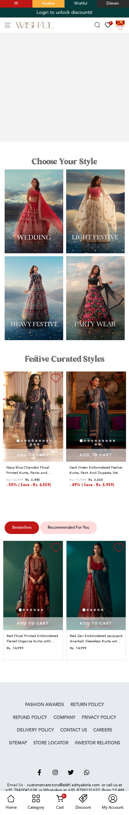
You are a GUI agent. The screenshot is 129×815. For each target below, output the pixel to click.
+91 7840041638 (21, 791)
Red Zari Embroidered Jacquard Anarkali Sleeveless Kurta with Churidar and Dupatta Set (96, 639)
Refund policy (30, 718)
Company (64, 718)
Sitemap (18, 743)
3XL (115, 493)
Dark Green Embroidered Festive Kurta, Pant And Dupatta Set (95, 470)
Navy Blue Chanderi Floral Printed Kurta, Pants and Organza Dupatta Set (27, 470)
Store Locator (50, 743)
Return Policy (87, 705)
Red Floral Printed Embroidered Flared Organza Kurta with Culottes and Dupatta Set (32, 639)
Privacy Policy (99, 718)
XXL (106, 493)
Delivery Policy (35, 730)
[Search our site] (97, 25)
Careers (102, 730)
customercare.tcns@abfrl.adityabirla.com (63, 785)
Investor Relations (97, 743)
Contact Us (73, 730)
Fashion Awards (44, 705)
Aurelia (48, 4)
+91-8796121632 (84, 791)
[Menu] (8, 25)
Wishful (80, 4)
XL (34, 493)
